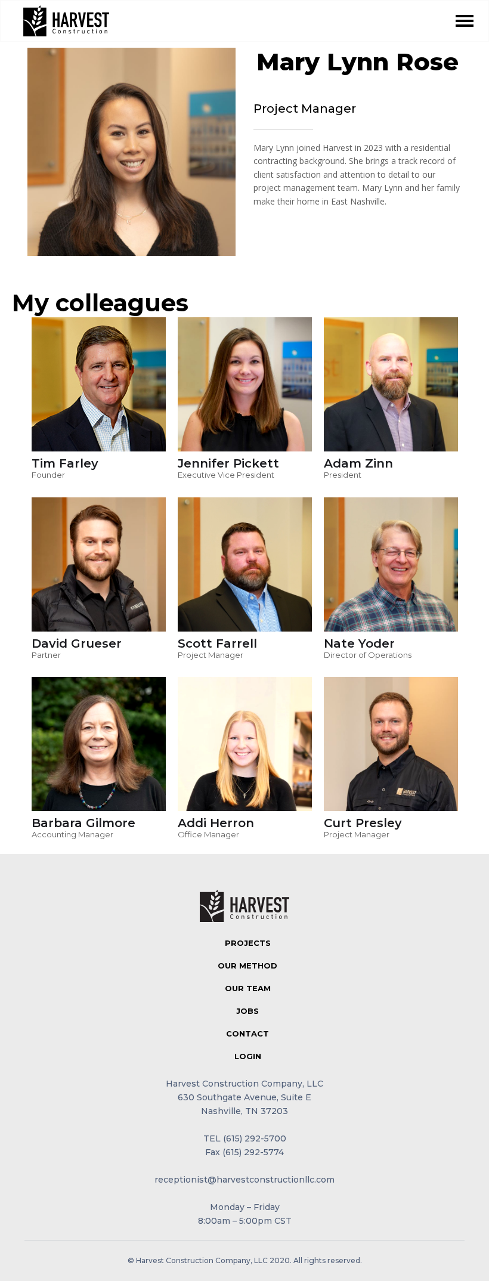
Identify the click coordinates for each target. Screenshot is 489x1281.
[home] (66, 20)
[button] (464, 21)
